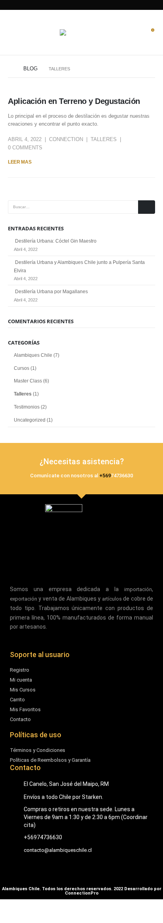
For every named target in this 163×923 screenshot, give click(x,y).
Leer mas (20, 162)
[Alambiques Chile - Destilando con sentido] (81, 32)
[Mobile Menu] (14, 32)
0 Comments (25, 148)
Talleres (104, 139)
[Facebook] (109, 5)
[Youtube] (66, 5)
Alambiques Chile (33, 355)
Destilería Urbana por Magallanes (51, 291)
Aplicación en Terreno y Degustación (74, 101)
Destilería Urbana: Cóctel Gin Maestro (56, 241)
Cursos (21, 368)
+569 (105, 475)
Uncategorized (29, 420)
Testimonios (27, 407)
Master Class (28, 381)
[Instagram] (81, 5)
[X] (95, 5)
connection (66, 139)
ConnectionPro (82, 893)
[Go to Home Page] (10, 69)
